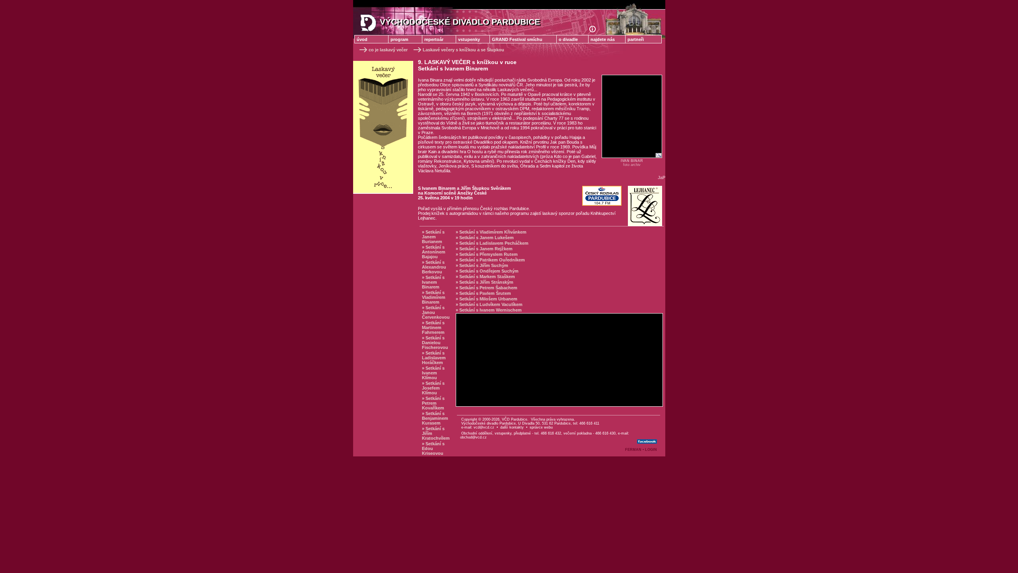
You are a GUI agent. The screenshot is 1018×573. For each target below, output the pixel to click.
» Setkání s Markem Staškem (485, 276)
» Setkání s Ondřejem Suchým (487, 271)
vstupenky (469, 39)
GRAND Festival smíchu (517, 39)
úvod (362, 39)
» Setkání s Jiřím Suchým (482, 265)
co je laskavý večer (388, 49)
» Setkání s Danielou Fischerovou (435, 342)
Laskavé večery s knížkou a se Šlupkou (463, 49)
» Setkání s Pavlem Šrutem (483, 293)
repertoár (433, 39)
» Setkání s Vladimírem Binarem (433, 297)
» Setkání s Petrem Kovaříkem (433, 403)
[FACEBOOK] (647, 442)
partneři (636, 39)
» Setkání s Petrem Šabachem (486, 287)
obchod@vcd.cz (473, 437)
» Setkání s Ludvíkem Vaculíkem (489, 304)
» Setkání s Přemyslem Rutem (487, 254)
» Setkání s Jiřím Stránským (484, 282)
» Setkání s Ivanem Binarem (433, 282)
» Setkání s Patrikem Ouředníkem (490, 259)
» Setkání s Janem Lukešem (485, 237)
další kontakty (512, 427)
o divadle (568, 39)
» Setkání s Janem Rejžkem (484, 248)
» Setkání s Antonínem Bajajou (433, 252)
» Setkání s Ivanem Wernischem (489, 310)
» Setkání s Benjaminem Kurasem (435, 418)
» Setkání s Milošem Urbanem (486, 298)
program (399, 39)
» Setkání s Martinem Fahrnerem (433, 327)
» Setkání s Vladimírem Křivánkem (491, 232)
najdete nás (603, 39)
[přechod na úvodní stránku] (595, 30)
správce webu (541, 427)
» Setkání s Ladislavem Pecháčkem (492, 243)
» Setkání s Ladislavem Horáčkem (434, 358)
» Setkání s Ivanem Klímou (433, 373)
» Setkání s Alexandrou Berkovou (434, 267)
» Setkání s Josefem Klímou (433, 388)
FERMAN (633, 450)
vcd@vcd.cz (484, 427)
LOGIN (651, 450)
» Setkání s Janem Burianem (433, 237)
